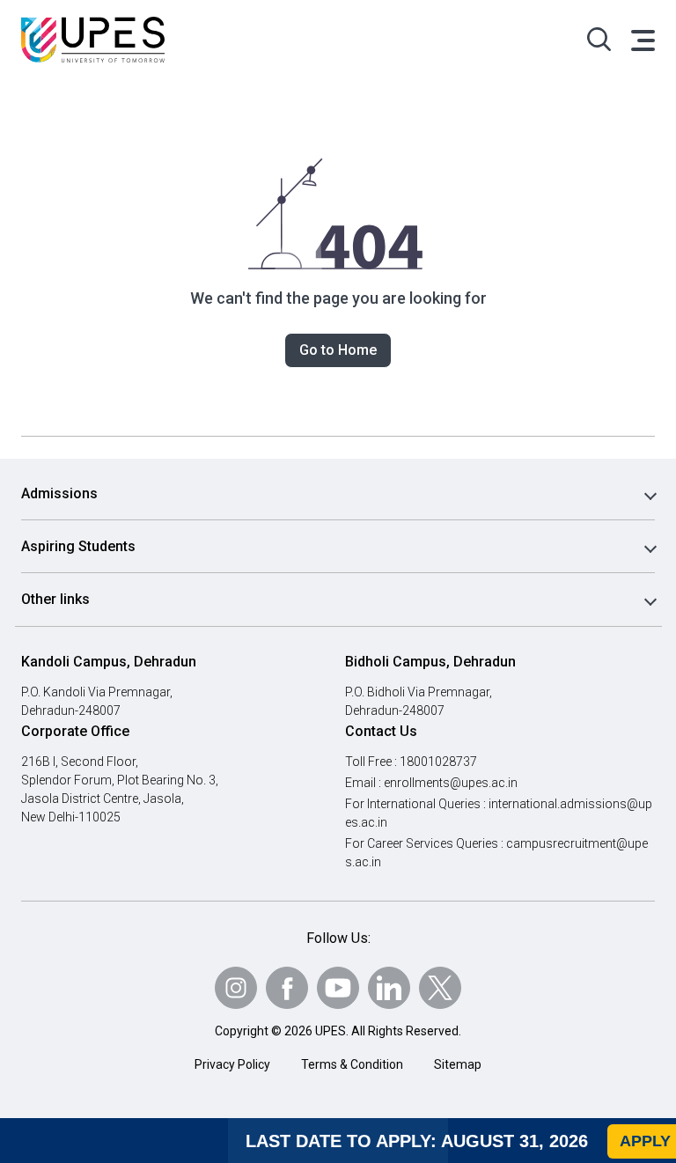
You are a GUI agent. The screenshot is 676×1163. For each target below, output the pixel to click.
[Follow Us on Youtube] (338, 988)
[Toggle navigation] (641, 39)
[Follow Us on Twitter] (440, 988)
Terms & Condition (352, 1064)
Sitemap (457, 1064)
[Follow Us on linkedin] (389, 988)
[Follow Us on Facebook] (287, 988)
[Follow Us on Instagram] (236, 988)
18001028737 (438, 761)
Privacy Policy (232, 1064)
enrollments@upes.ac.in (451, 783)
